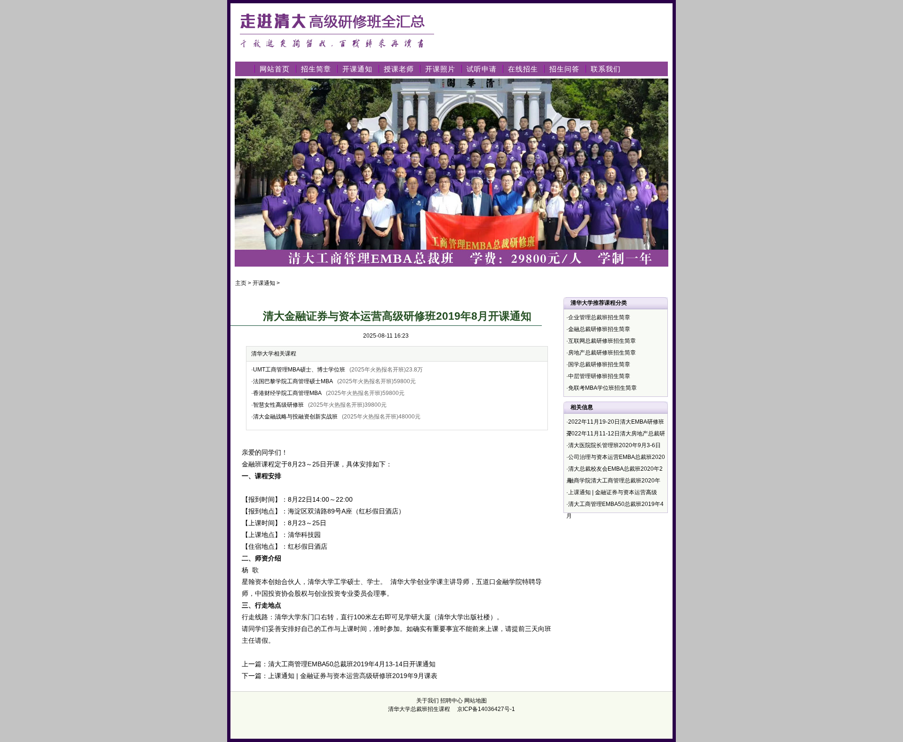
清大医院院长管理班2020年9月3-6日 (614, 445)
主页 (240, 283)
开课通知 (357, 69)
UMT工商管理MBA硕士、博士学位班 (299, 369)
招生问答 (564, 69)
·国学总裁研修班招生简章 (598, 364)
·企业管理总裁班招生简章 (598, 317)
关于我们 (427, 700)
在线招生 (523, 69)
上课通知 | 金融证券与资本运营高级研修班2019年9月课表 (352, 675)
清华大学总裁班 (408, 709)
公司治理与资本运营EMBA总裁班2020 (616, 457)
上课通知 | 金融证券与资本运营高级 (612, 492)
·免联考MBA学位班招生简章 (601, 388)
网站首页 (275, 69)
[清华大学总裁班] (341, 53)
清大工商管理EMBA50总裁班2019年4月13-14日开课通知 (352, 664)
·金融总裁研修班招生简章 (598, 329)
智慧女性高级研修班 (278, 405)
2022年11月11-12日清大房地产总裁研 (616, 433)
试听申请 (482, 69)
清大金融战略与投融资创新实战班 (295, 416)
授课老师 (399, 69)
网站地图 (475, 700)
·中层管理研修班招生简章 (598, 376)
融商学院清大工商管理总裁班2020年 (614, 480)
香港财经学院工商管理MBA (287, 393)
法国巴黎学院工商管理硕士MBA (293, 381)
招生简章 (316, 69)
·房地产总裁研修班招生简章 (601, 352)
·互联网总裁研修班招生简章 (601, 341)
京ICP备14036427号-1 (486, 709)
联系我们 (606, 69)
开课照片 (440, 69)
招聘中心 (451, 700)
